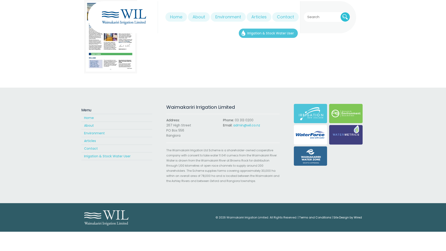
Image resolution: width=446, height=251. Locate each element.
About (89, 125)
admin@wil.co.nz (246, 125)
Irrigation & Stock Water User (107, 156)
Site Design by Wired (347, 217)
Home (89, 118)
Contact (91, 148)
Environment (94, 133)
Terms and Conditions (315, 217)
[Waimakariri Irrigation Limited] (124, 17)
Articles (90, 141)
